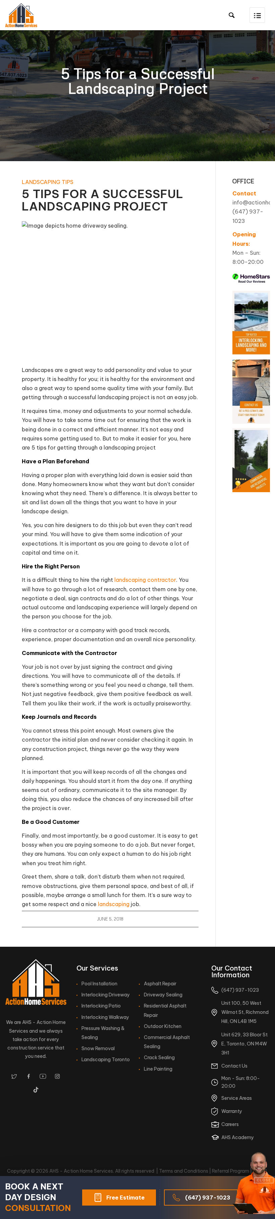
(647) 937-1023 (207, 1197)
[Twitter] (14, 1076)
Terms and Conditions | (185, 1171)
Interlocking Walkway (105, 1017)
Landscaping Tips (47, 182)
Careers (230, 1124)
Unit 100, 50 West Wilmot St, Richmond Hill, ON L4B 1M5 (245, 1012)
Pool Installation (99, 984)
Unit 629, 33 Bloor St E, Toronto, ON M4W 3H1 (244, 1044)
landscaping (113, 904)
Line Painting (158, 1069)
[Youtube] (43, 1076)
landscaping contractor (145, 579)
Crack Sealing (159, 1057)
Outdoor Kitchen (162, 1026)
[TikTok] (36, 1089)
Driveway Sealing (163, 995)
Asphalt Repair (160, 984)
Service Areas (236, 1098)
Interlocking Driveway (105, 995)
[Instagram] (57, 1076)
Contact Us (234, 1066)
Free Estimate (125, 1197)
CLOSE (264, 1180)
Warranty (231, 1111)
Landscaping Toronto (105, 1060)
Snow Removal (98, 1048)
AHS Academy (237, 1137)
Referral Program (230, 1171)
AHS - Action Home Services (81, 1171)
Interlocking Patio (101, 1006)
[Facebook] (28, 1076)
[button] (257, 15)
